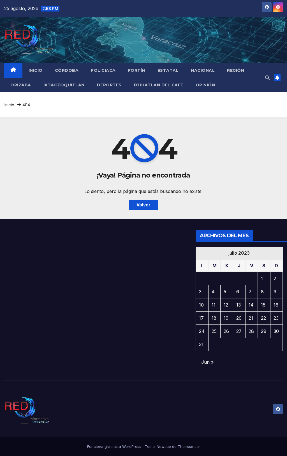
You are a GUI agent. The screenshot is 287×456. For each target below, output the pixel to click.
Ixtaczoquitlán (64, 84)
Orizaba (20, 84)
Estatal (168, 70)
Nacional (203, 70)
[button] (267, 77)
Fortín (136, 70)
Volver (143, 205)
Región (235, 70)
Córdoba (67, 70)
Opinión (205, 84)
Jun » (207, 362)
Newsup (164, 446)
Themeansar (189, 446)
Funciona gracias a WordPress (114, 446)
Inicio (36, 70)
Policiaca (103, 70)
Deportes (109, 84)
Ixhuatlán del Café (158, 84)
